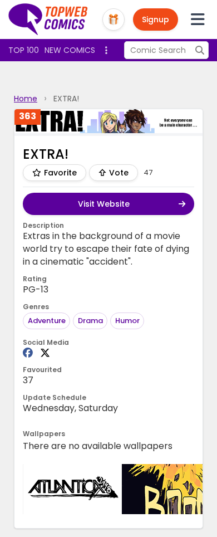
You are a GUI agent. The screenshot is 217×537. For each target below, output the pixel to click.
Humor (127, 320)
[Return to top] (48, 19)
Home (25, 98)
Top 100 (23, 50)
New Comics (70, 50)
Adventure (47, 320)
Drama (90, 320)
